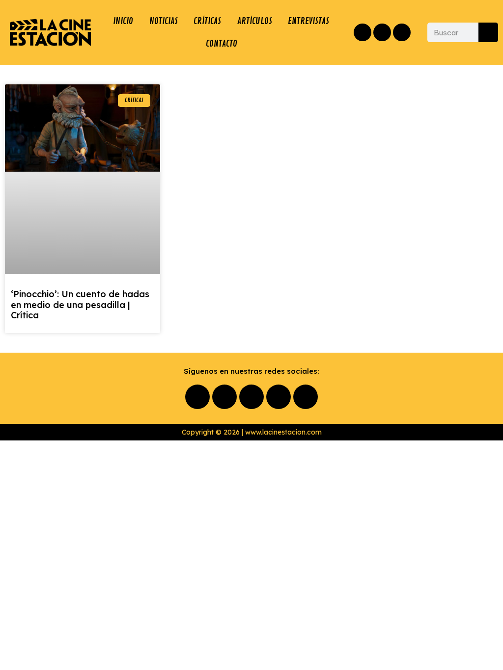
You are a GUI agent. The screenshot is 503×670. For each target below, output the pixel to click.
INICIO (123, 21)
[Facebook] (362, 32)
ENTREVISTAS (308, 21)
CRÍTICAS (207, 21)
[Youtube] (278, 397)
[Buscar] (488, 32)
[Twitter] (402, 32)
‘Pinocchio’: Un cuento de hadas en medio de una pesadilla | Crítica (80, 304)
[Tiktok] (305, 397)
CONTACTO (221, 43)
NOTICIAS (163, 21)
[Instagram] (382, 32)
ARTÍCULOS (254, 21)
